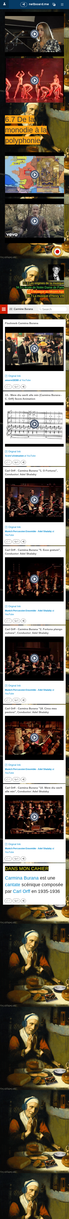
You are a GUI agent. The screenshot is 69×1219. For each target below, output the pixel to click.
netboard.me (39, 4)
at (18, 380)
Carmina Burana (22, 877)
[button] (54, 4)
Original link (14, 376)
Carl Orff (21, 891)
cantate (12, 884)
